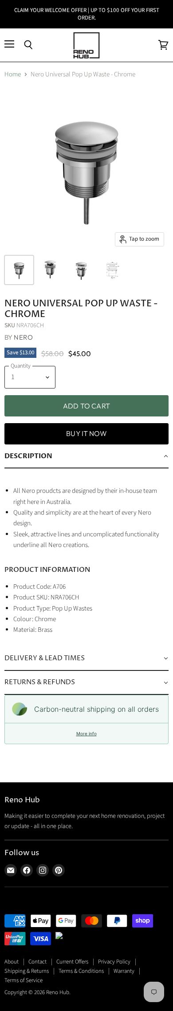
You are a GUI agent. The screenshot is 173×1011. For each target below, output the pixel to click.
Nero (23, 337)
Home (12, 74)
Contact (37, 962)
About (11, 962)
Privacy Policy (114, 962)
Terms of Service (23, 980)
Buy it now (86, 433)
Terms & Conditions (81, 971)
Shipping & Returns (26, 971)
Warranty (124, 971)
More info (86, 733)
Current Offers (72, 962)
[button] (86, 456)
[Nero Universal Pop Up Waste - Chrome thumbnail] (19, 270)
